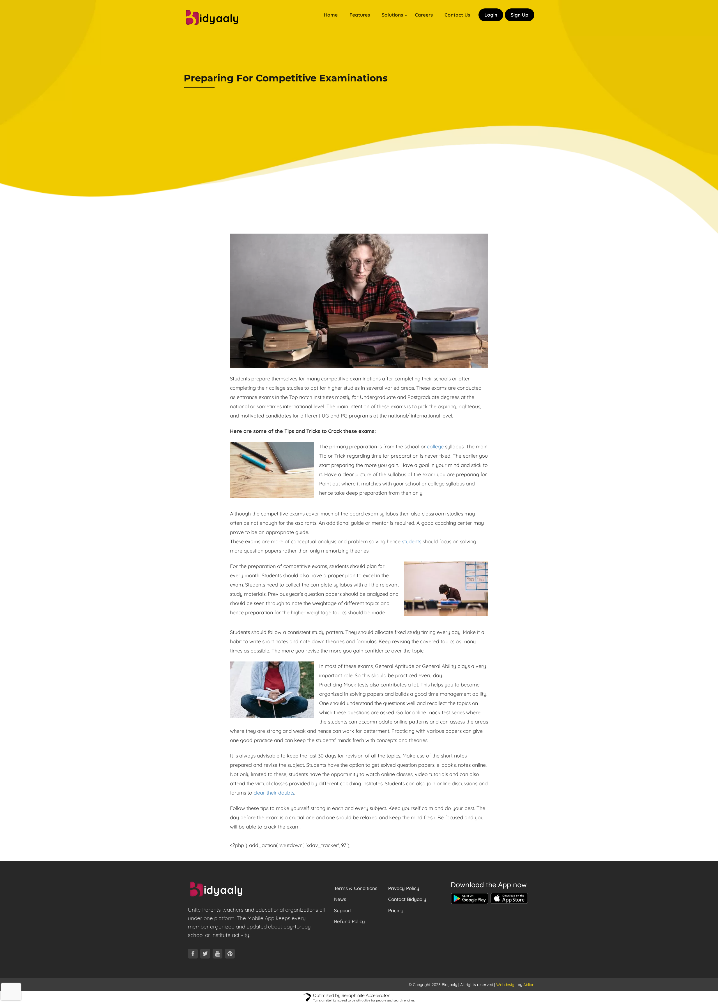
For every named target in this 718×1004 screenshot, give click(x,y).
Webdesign (506, 984)
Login (490, 15)
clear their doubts (274, 792)
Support (343, 910)
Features (359, 15)
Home (331, 15)
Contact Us (457, 15)
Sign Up (519, 15)
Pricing (396, 910)
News (340, 899)
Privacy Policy (403, 888)
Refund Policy (349, 921)
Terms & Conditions (355, 888)
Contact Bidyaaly (407, 899)
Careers (424, 15)
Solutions (392, 15)
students (411, 541)
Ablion (528, 984)
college (435, 446)
